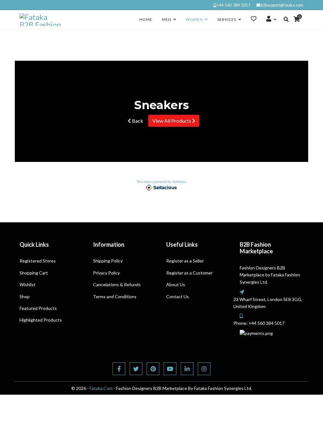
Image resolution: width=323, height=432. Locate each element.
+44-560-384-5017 (233, 5)
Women (194, 19)
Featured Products (38, 308)
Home (145, 19)
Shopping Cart (34, 272)
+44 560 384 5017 (267, 323)
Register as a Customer (189, 272)
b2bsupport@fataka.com (282, 5)
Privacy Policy (106, 272)
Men (166, 19)
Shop (25, 296)
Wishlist (28, 284)
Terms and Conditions (115, 296)
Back (137, 121)
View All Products (172, 121)
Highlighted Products (41, 320)
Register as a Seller (185, 260)
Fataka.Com (101, 388)
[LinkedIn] (187, 368)
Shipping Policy (108, 260)
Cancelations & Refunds (117, 284)
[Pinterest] (153, 368)
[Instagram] (204, 368)
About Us (175, 284)
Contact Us (177, 296)
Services (226, 19)
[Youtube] (170, 368)
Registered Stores (38, 260)
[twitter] (136, 368)
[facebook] (119, 368)
